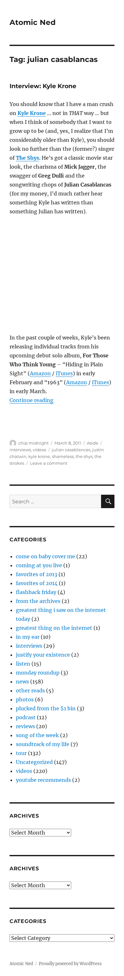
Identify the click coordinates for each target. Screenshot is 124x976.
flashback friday (36, 592)
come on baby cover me (45, 556)
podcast (26, 717)
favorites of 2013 (36, 574)
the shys (84, 456)
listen (23, 663)
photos (25, 699)
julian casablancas (71, 449)
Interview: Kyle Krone (43, 86)
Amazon (40, 373)
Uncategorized (34, 762)
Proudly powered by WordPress (70, 963)
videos (39, 449)
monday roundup (37, 672)
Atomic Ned (33, 22)
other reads (30, 690)
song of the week (37, 735)
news (22, 681)
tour (21, 753)
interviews (20, 449)
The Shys (27, 158)
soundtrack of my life (42, 744)
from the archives (38, 601)
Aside (92, 443)
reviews (25, 726)
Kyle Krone (31, 113)
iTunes (64, 373)
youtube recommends (43, 780)
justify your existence (43, 655)
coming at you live (39, 565)
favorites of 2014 (37, 583)
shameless (63, 456)
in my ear (27, 637)
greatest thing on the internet (54, 628)
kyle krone (39, 456)
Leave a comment (48, 463)
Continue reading (31, 400)
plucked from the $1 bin (46, 708)
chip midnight (33, 443)
